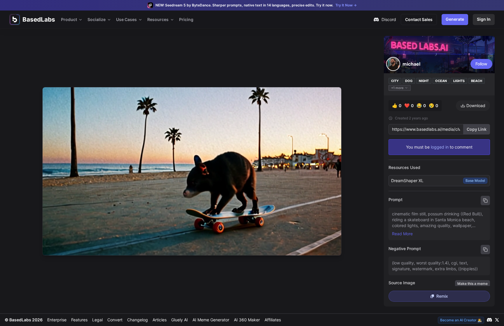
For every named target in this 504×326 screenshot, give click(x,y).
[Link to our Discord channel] (489, 320)
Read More (402, 233)
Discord (389, 19)
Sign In (484, 19)
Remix (442, 296)
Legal (97, 319)
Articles (160, 319)
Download (475, 105)
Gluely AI (179, 319)
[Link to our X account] (497, 320)
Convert (115, 319)
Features (79, 319)
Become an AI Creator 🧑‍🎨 (461, 320)
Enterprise (56, 319)
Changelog (137, 319)
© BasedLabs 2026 (24, 319)
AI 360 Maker (247, 319)
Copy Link (477, 129)
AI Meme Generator (210, 319)
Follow (481, 63)
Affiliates (273, 319)
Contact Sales (419, 19)
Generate (455, 19)
